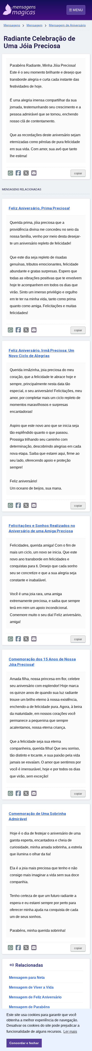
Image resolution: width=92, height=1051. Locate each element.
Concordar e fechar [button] (24, 1043)
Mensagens (12, 25)
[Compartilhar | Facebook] (18, 173)
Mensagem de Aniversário (67, 25)
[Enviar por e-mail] (34, 173)
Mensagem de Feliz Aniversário (35, 997)
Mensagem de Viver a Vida (31, 987)
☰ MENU (76, 10)
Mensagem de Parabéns (29, 1007)
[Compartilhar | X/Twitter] (26, 173)
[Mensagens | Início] (8, 8)
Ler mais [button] (70, 1031)
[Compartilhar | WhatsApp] (10, 173)
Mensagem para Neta (27, 977)
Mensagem (34, 25)
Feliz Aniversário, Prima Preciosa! (39, 208)
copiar (78, 173)
